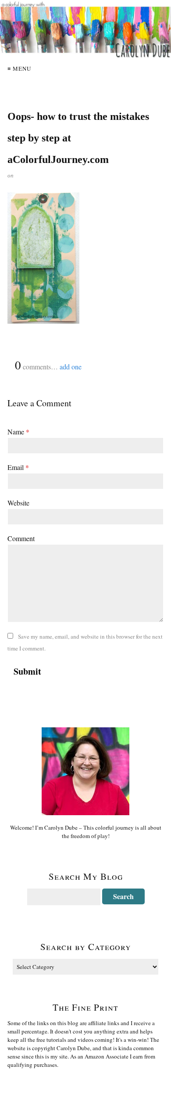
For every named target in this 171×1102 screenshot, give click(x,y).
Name (18, 431)
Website (18, 502)
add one (71, 366)
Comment (21, 538)
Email (18, 467)
